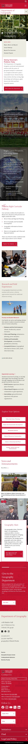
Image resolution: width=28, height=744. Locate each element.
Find (3, 734)
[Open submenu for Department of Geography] (26, 11)
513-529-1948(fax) (7, 638)
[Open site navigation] (25, 6)
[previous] (2, 501)
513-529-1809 (13, 694)
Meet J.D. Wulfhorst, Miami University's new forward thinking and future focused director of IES (13, 495)
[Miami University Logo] (6, 5)
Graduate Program (8, 53)
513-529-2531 (16, 696)
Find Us (3, 652)
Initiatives (6, 729)
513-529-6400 (12, 699)
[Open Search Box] (26, 1)
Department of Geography (8, 11)
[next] (5, 501)
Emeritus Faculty (5, 660)
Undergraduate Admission (8, 657)
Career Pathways (8, 47)
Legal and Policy (9, 738)
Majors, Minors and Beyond (11, 45)
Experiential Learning (8, 374)
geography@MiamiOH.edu (10, 641)
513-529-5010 (5, 636)
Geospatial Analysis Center (8, 655)
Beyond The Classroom (10, 50)
